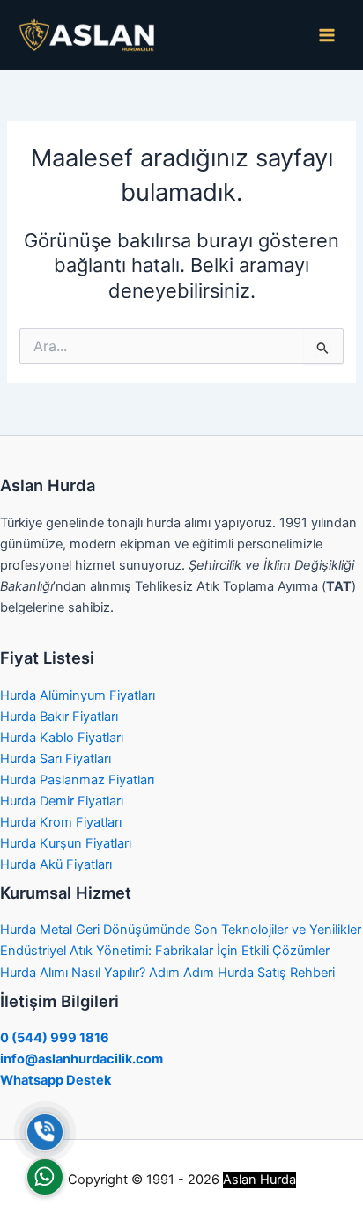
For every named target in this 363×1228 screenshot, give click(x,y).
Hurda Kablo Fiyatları (61, 738)
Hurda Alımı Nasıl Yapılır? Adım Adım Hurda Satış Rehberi (167, 973)
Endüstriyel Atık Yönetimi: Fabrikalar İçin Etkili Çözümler (165, 951)
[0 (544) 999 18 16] (45, 1132)
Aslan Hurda (259, 1180)
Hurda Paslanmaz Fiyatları (77, 780)
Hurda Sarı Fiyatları (55, 759)
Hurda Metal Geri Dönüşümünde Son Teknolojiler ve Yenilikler (180, 930)
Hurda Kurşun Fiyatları (65, 843)
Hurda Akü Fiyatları (56, 864)
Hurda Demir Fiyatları (61, 801)
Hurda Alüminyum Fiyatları (77, 695)
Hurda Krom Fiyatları (61, 822)
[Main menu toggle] (326, 35)
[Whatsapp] (45, 1177)
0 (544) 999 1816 (54, 1038)
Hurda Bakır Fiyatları (59, 716)
